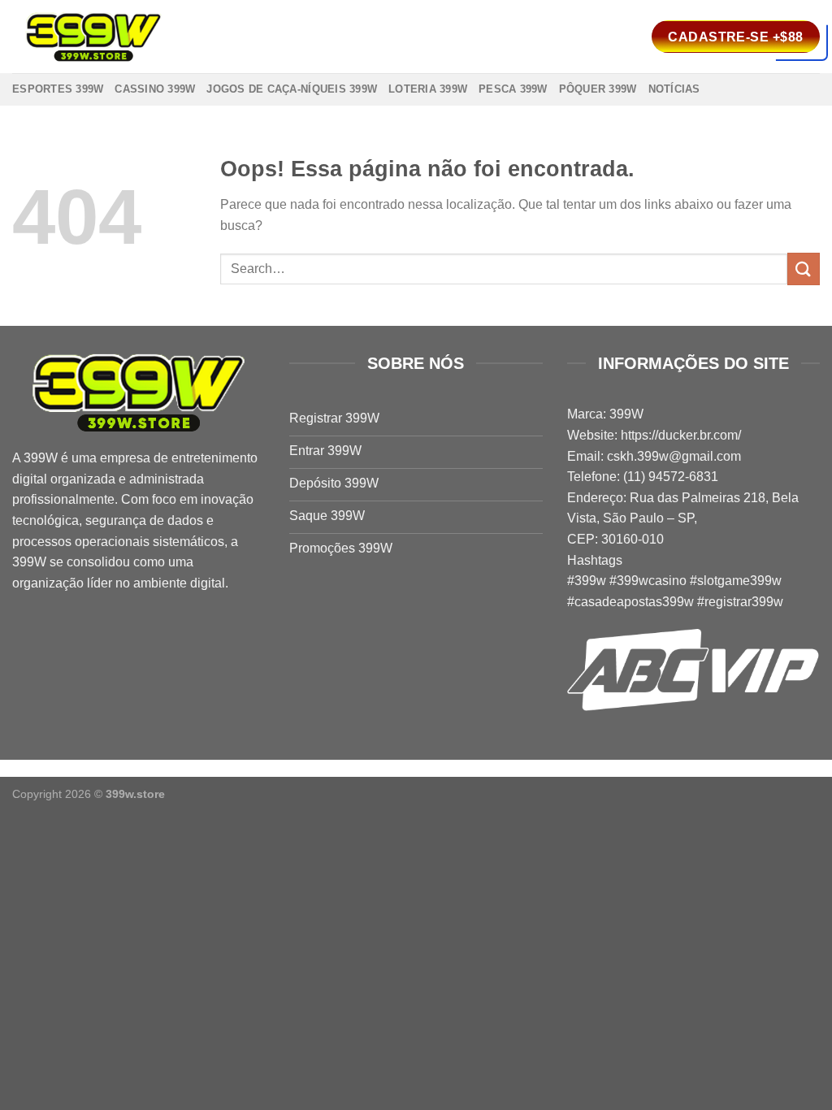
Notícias (674, 89)
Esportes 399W (57, 89)
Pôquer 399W (598, 89)
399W (41, 458)
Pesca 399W (513, 89)
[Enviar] (803, 268)
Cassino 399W (155, 89)
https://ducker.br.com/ (681, 435)
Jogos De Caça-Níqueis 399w (291, 89)
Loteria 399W (427, 89)
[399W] (93, 37)
